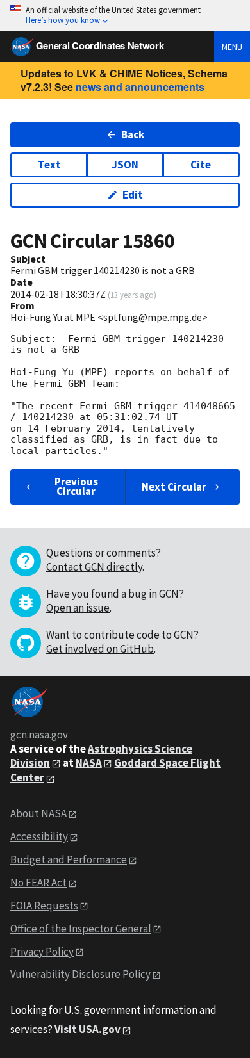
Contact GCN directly (94, 567)
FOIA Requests (44, 906)
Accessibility (39, 836)
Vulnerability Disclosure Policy (80, 974)
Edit (132, 195)
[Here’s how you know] (125, 15)
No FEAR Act (38, 882)
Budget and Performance (68, 859)
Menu (232, 47)
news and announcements (140, 86)
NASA (89, 763)
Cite (200, 165)
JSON (125, 165)
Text (49, 165)
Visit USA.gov (87, 1029)
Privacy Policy (42, 952)
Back (132, 134)
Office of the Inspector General (80, 929)
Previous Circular (76, 486)
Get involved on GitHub (100, 649)
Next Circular (174, 487)
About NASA (38, 813)
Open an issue (78, 608)
